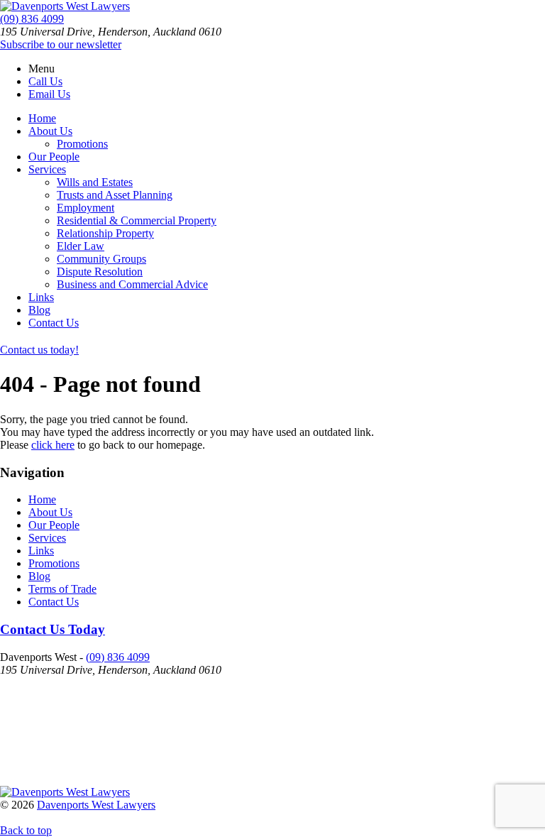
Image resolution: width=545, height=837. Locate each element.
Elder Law (80, 246)
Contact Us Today (52, 629)
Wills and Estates (95, 182)
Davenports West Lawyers (96, 805)
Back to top (26, 830)
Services (47, 169)
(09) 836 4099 (32, 19)
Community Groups (101, 259)
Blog (39, 310)
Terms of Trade (62, 589)
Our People (53, 157)
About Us (50, 131)
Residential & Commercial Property (136, 220)
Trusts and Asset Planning (114, 195)
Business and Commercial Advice (132, 284)
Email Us (49, 94)
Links (41, 297)
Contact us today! (39, 350)
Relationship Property (105, 233)
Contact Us (53, 323)
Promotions (82, 144)
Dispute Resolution (100, 272)
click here (53, 445)
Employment (85, 208)
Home (42, 118)
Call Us (45, 81)
